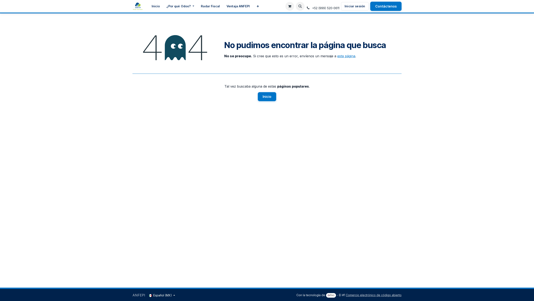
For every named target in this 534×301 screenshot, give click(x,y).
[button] (300, 6)
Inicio (267, 96)
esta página (346, 56)
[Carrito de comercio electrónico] (289, 6)
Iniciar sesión (355, 6)
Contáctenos (386, 6)
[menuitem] (155, 6)
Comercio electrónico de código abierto (374, 295)
